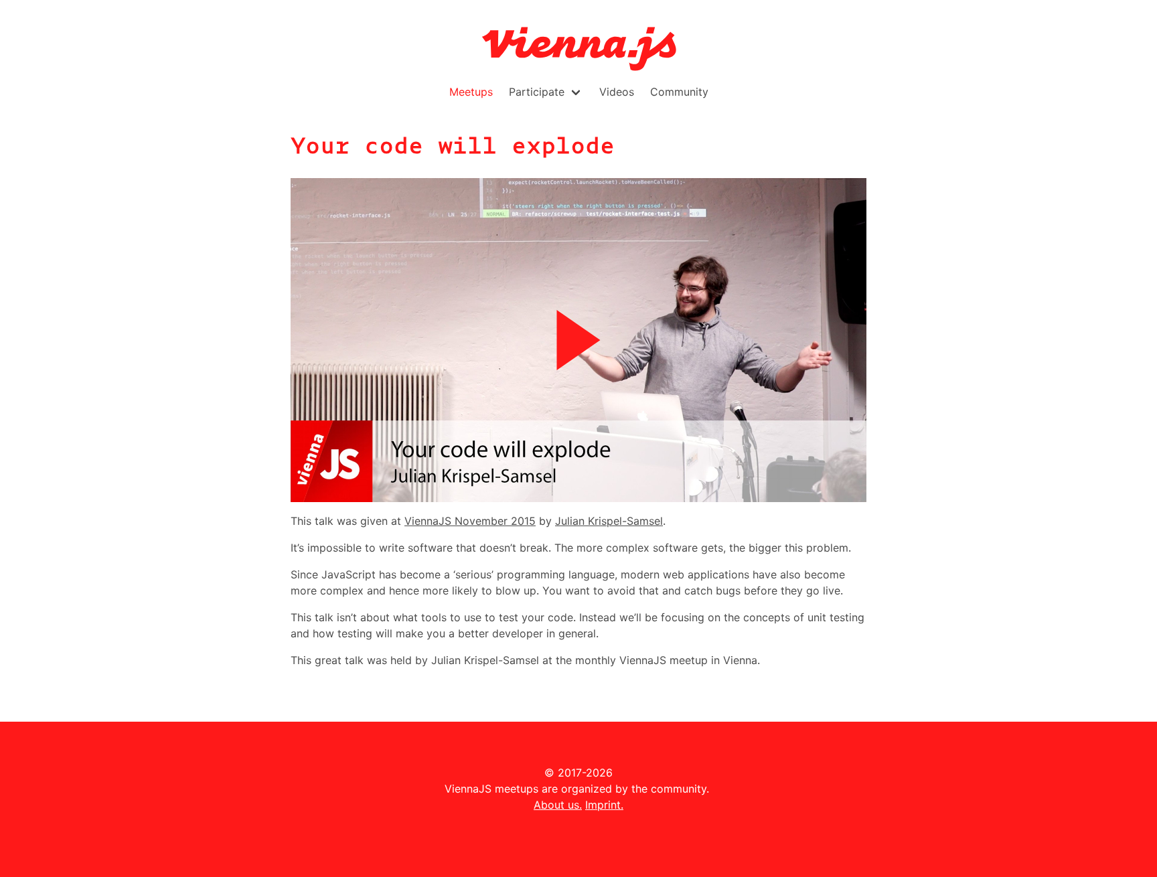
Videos (616, 91)
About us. (558, 804)
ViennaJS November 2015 (470, 521)
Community (679, 91)
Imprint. (604, 804)
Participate (536, 91)
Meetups (471, 91)
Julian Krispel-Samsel (609, 521)
